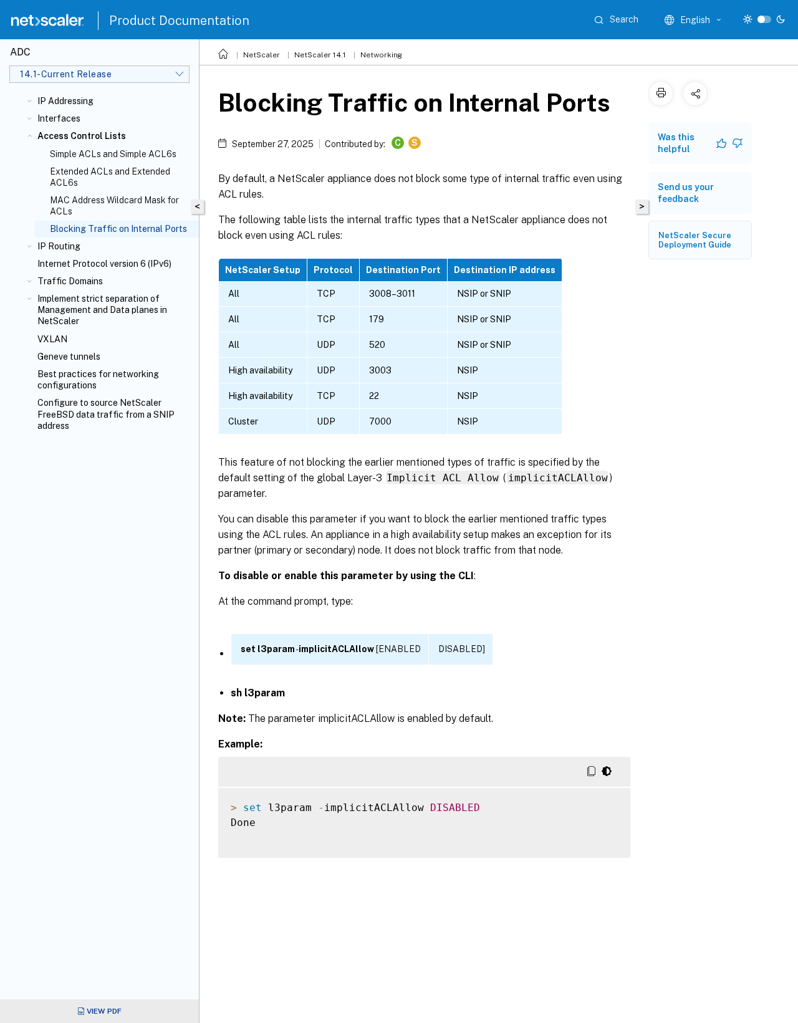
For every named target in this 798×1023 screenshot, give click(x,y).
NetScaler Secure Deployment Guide (694, 240)
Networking (381, 54)
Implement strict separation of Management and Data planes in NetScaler (102, 310)
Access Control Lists (81, 136)
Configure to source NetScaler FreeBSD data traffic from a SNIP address (106, 414)
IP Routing (58, 246)
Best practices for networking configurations (98, 379)
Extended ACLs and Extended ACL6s (110, 177)
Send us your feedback (686, 193)
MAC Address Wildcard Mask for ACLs (114, 205)
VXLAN (52, 339)
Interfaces (58, 118)
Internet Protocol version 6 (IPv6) (104, 264)
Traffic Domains (70, 281)
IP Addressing (65, 101)
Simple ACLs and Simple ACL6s (113, 154)
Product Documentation (179, 20)
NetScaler (261, 54)
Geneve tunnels (68, 357)
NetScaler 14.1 (320, 54)
